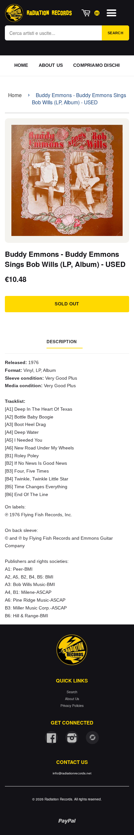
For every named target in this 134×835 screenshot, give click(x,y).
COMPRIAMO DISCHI (96, 65)
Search (115, 33)
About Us (72, 698)
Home (15, 94)
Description (61, 341)
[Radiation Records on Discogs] (92, 737)
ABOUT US (51, 65)
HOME (21, 65)
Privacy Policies (72, 705)
